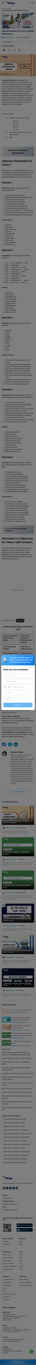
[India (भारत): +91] (5, 687)
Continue (17, 705)
